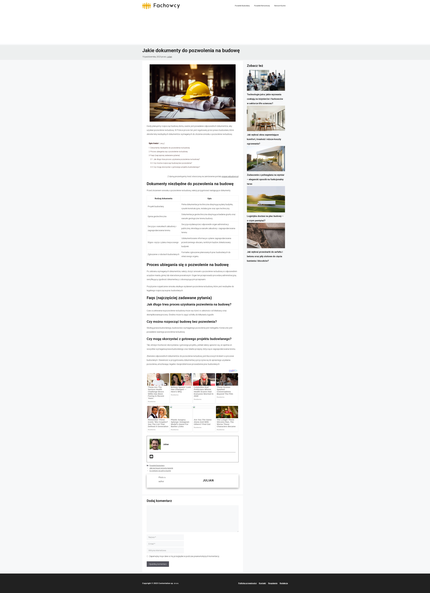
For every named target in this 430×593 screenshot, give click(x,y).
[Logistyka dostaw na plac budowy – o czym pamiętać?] (266, 200)
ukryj (162, 143)
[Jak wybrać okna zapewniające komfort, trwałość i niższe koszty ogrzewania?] (266, 119)
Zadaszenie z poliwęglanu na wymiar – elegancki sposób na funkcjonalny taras (265, 179)
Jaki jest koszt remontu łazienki (161, 468)
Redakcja (284, 583)
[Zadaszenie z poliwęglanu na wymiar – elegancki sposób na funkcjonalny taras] (266, 159)
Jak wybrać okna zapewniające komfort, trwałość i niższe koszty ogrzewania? (264, 139)
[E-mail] (151, 457)
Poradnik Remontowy (262, 6)
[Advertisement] (215, 28)
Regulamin (272, 583)
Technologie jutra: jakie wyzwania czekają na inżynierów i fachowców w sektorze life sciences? (265, 99)
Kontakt (262, 583)
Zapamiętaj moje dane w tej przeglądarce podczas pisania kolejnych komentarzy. (184, 556)
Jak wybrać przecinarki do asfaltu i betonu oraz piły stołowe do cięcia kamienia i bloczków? (265, 256)
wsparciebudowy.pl (230, 176)
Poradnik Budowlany (242, 6)
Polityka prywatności (247, 583)
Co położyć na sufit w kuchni (160, 471)
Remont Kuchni (280, 6)
